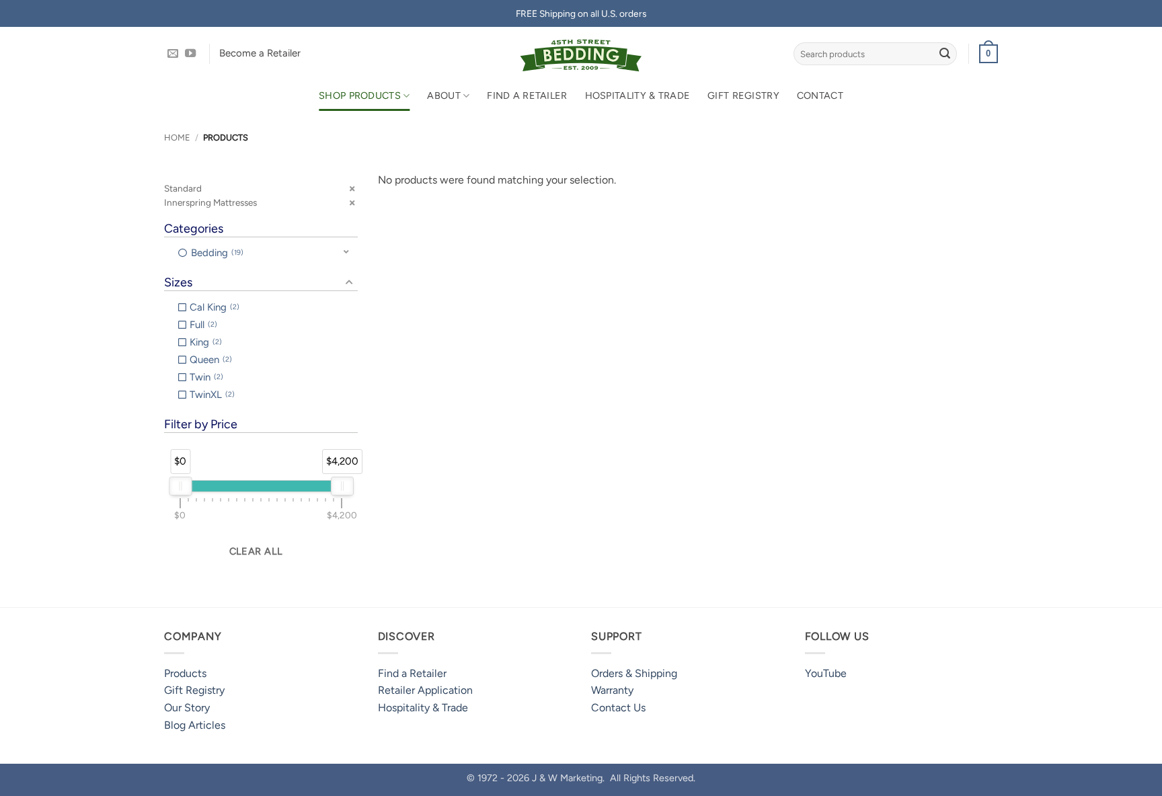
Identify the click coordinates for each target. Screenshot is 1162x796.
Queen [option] (209, 360)
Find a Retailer (527, 95)
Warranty (612, 690)
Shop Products (360, 95)
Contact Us (618, 707)
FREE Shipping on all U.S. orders (581, 13)
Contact (820, 95)
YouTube (826, 673)
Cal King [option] (213, 307)
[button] (988, 54)
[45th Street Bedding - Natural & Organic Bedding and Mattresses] (581, 54)
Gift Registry (743, 95)
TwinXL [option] (211, 395)
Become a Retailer (260, 53)
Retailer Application (425, 690)
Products (185, 673)
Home (177, 137)
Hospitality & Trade (637, 95)
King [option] (204, 342)
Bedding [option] (216, 253)
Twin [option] (205, 377)
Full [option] (202, 325)
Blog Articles (194, 725)
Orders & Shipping (634, 673)
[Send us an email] (172, 54)
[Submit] (944, 53)
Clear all (256, 551)
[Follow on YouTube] (190, 54)
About (443, 95)
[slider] (180, 486)
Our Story (187, 707)
